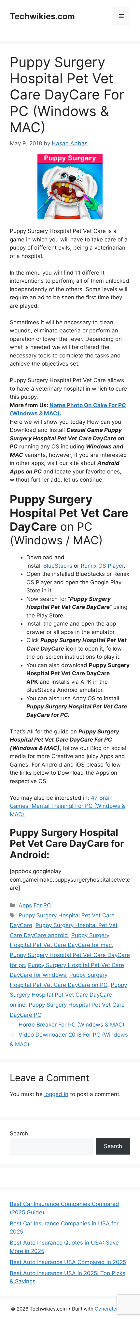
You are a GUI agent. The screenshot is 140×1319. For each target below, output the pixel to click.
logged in (56, 1094)
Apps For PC (35, 905)
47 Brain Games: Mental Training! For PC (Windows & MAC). (67, 806)
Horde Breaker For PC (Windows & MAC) (71, 1024)
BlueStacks (57, 566)
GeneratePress (112, 1309)
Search (19, 1133)
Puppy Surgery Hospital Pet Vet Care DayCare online (68, 995)
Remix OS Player (102, 566)
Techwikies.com (42, 16)
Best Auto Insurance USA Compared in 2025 (68, 1262)
